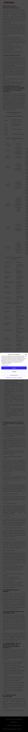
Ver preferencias (14, 375)
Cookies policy (8, 377)
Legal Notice (20, 377)
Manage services (5, 365)
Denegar (14, 371)
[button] (26, 354)
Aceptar (14, 368)
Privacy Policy (14, 377)
